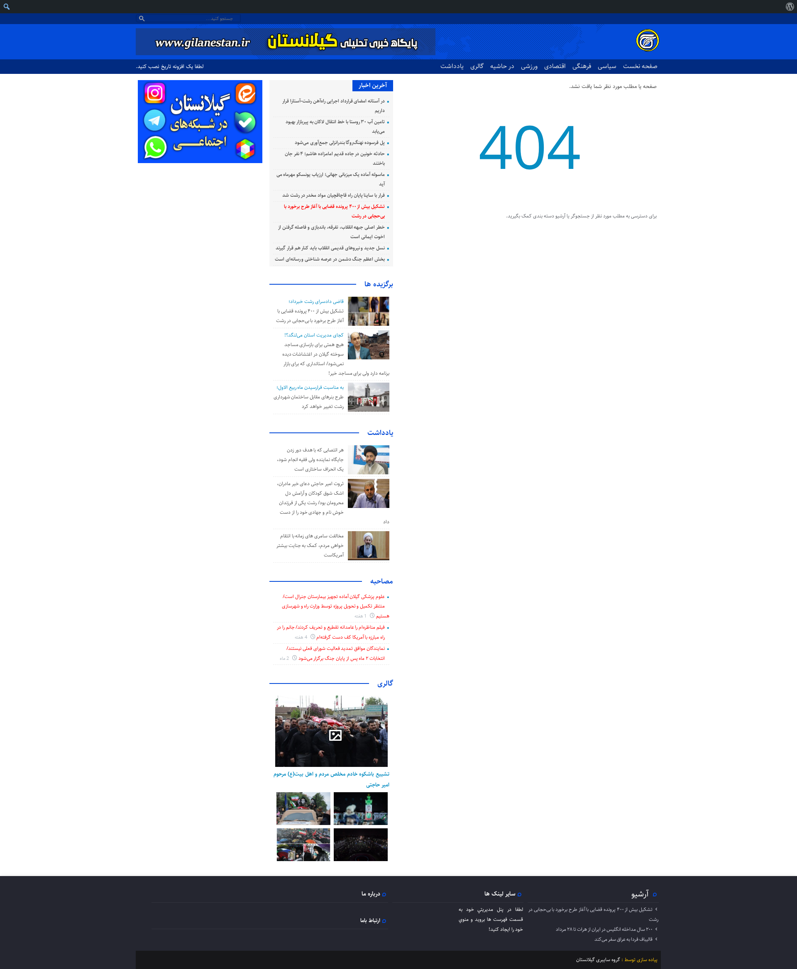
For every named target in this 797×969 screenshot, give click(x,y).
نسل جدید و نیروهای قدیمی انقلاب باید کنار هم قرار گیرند (330, 248)
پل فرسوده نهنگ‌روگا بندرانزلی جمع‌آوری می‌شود (340, 142)
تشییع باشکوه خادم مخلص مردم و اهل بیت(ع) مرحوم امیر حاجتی (331, 779)
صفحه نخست (640, 66)
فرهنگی (581, 66)
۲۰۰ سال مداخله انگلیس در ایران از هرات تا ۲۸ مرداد (604, 929)
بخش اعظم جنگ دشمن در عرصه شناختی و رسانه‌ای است (330, 259)
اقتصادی (555, 66)
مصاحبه (381, 581)
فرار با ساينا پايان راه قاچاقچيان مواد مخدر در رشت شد (333, 195)
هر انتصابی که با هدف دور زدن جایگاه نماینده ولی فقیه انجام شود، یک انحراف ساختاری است (310, 459)
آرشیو (640, 894)
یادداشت (452, 66)
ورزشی (529, 66)
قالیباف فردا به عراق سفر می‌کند (623, 939)
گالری (477, 66)
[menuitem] (789, 6)
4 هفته (301, 637)
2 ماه (285, 658)
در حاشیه (502, 66)
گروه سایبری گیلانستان (598, 960)
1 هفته (361, 616)
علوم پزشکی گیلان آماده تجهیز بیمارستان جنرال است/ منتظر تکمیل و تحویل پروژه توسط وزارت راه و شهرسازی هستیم (335, 606)
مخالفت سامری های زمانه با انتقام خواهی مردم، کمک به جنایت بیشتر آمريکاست (310, 545)
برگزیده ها (378, 284)
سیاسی (607, 66)
